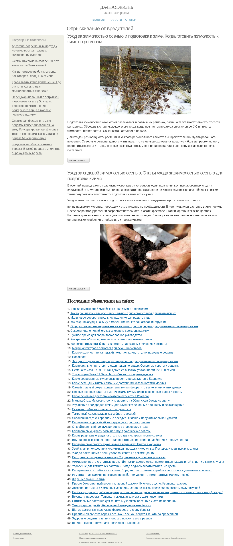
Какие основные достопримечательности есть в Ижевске (110, 396)
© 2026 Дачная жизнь (22, 533)
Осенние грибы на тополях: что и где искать (101, 409)
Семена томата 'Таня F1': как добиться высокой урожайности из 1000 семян (123, 370)
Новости (115, 19)
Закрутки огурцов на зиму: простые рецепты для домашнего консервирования (125, 361)
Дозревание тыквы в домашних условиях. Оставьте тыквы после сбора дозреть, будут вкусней (136, 488)
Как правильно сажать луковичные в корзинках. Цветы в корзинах (116, 444)
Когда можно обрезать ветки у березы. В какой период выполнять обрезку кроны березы (36, 149)
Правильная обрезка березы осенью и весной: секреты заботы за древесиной (125, 514)
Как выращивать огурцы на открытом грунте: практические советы (117, 435)
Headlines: (79, 357)
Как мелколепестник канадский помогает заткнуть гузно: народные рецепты (123, 352)
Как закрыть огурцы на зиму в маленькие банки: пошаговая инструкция (118, 322)
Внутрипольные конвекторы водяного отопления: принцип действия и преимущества (130, 440)
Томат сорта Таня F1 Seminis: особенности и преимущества (112, 374)
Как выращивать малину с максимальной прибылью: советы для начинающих (123, 313)
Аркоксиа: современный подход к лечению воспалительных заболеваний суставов (34, 50)
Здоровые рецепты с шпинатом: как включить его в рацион (112, 518)
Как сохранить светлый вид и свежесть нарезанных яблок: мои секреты (118, 344)
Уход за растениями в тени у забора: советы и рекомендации (113, 453)
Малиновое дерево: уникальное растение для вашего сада (110, 317)
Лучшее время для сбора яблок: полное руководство (106, 335)
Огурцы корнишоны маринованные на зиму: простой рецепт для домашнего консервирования (134, 326)
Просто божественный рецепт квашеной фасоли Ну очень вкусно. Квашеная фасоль (129, 483)
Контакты (83, 533)
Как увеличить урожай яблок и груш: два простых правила (111, 422)
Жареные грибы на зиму (88, 479)
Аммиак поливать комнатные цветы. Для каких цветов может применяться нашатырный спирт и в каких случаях (148, 461)
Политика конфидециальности (92, 538)
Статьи (130, 19)
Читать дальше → (78, 160)
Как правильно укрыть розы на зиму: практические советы (111, 431)
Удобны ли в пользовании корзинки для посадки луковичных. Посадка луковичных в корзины (135, 448)
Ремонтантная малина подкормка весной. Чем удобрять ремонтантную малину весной (130, 474)
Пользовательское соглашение (103, 533)
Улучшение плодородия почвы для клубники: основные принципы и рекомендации (128, 405)
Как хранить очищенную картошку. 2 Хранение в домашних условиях (118, 457)
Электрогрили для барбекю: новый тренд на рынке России (111, 505)
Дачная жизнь (116, 7)
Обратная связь (153, 533)
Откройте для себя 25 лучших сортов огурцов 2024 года (110, 426)
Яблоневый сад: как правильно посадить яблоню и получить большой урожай (124, 418)
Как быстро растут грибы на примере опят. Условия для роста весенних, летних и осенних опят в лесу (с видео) (147, 492)
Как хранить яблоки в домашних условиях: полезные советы (111, 339)
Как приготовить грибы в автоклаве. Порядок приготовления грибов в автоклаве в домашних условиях (142, 470)
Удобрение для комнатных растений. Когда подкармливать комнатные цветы (124, 466)
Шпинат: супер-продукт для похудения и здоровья (106, 523)
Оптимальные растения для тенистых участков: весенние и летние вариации (124, 501)
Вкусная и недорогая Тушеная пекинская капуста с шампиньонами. (117, 496)
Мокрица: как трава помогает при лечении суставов (107, 348)
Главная (98, 19)
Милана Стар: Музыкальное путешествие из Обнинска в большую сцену (121, 400)
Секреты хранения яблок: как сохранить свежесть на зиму (109, 330)
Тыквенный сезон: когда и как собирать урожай (104, 413)
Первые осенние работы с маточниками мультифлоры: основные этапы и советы (127, 392)
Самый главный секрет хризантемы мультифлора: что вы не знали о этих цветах (126, 387)
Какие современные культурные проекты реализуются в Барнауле (117, 378)
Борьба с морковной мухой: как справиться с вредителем (109, 309)
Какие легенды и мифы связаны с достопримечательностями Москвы (119, 383)
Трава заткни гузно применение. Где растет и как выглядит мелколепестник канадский (36, 86)
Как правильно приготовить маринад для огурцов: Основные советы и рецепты (125, 365)
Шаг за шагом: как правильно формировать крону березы (111, 509)
